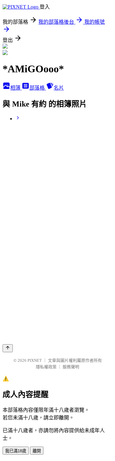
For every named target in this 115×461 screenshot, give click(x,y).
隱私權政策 (46, 366)
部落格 (37, 88)
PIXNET (34, 360)
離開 (37, 451)
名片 (59, 88)
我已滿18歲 (15, 451)
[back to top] (8, 348)
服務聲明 (71, 366)
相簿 (16, 88)
